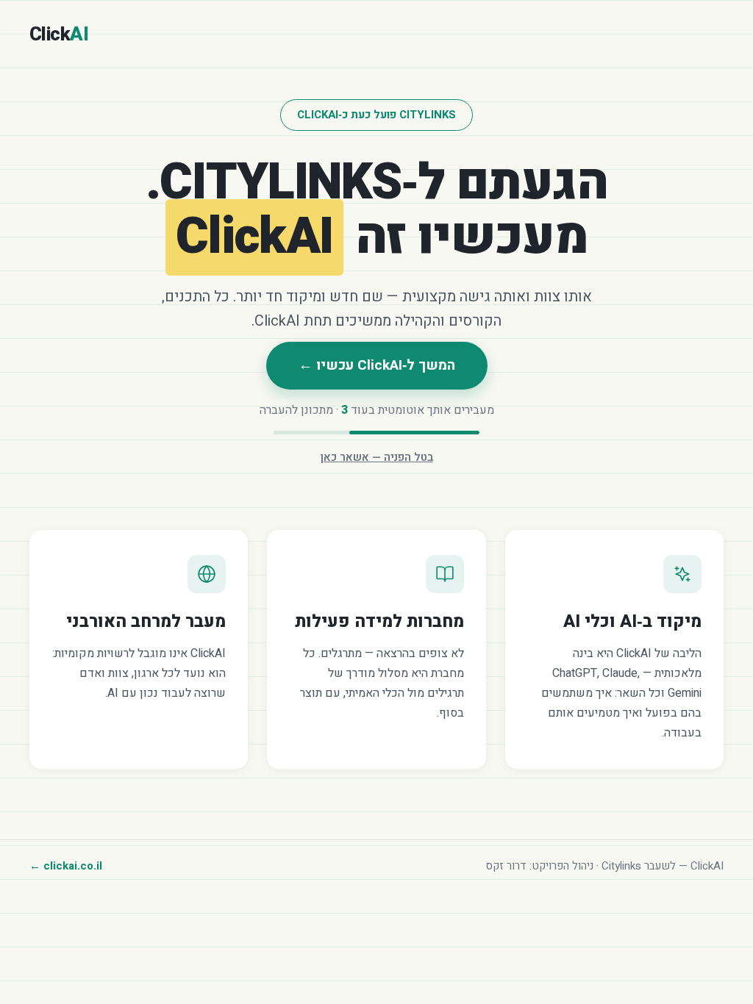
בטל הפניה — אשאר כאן (377, 457)
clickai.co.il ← (65, 866)
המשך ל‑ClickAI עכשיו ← (377, 365)
